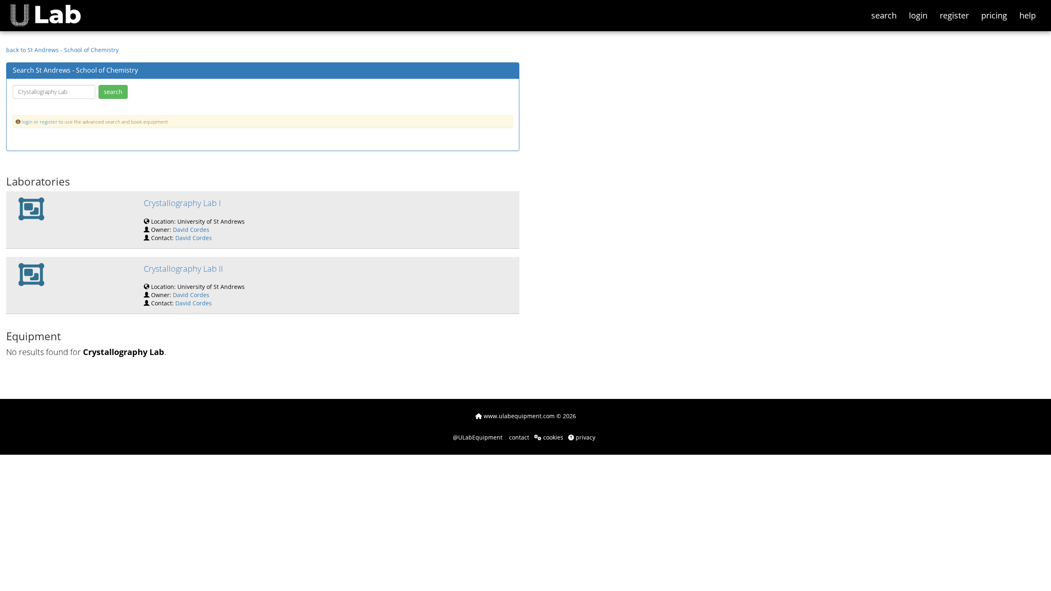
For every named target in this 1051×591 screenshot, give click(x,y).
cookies (552, 437)
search (884, 15)
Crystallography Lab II (183, 268)
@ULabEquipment (478, 437)
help (1027, 15)
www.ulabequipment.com (518, 416)
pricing (994, 15)
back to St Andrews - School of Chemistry (62, 50)
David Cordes (191, 230)
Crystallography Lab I (182, 202)
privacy (584, 437)
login (918, 15)
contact (518, 437)
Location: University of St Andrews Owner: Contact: (194, 219)
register (954, 15)
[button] (51, 10)
